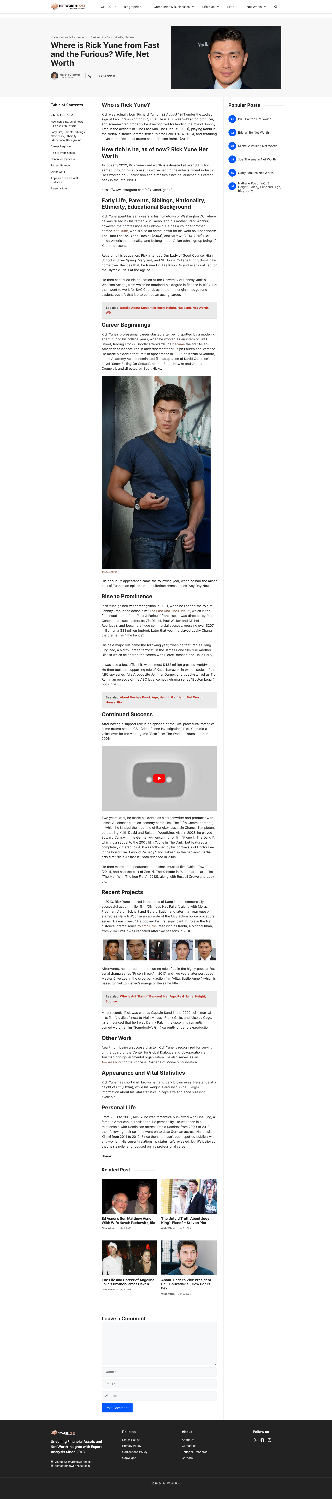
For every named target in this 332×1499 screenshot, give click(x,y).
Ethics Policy (130, 1440)
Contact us (189, 1446)
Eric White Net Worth (253, 132)
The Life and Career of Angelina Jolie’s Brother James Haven (128, 1282)
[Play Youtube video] (159, 778)
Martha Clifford (70, 74)
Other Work (58, 171)
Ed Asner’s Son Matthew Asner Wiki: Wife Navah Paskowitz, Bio (128, 1220)
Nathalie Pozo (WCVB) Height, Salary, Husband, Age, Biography (259, 187)
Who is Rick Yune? (62, 115)
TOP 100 (105, 7)
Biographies (132, 7)
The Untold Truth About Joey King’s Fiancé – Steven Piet (185, 1220)
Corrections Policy (134, 1452)
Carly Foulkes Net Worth (256, 173)
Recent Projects (61, 165)
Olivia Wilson (108, 1228)
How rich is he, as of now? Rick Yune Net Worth (67, 123)
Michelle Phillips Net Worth (257, 146)
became (178, 344)
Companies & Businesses (172, 7)
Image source (109, 571)
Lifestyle (208, 7)
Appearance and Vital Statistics (64, 180)
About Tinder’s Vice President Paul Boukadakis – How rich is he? (186, 1284)
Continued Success (63, 159)
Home (54, 37)
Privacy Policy (131, 1446)
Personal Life (59, 188)
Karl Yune (120, 231)
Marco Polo (147, 926)
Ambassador (111, 1062)
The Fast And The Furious (169, 611)
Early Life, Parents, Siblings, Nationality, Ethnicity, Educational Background (68, 136)
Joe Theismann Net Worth (257, 159)
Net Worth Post (171, 1483)
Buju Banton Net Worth (254, 119)
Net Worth (254, 7)
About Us (188, 1440)
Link (99, 76)
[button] (276, 6)
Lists (230, 7)
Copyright (129, 1458)
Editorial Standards (195, 1452)
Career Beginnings (62, 146)
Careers (187, 1458)
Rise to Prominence (63, 152)
